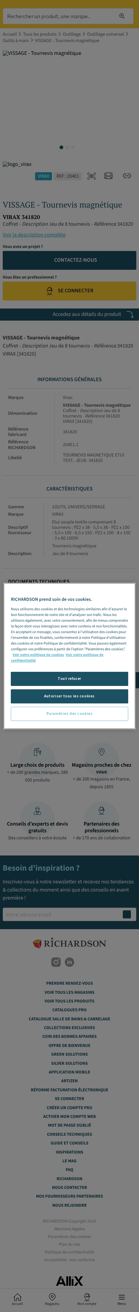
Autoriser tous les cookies (69, 696)
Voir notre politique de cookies (38, 654)
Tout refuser (69, 678)
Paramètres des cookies (70, 713)
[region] (69, 656)
